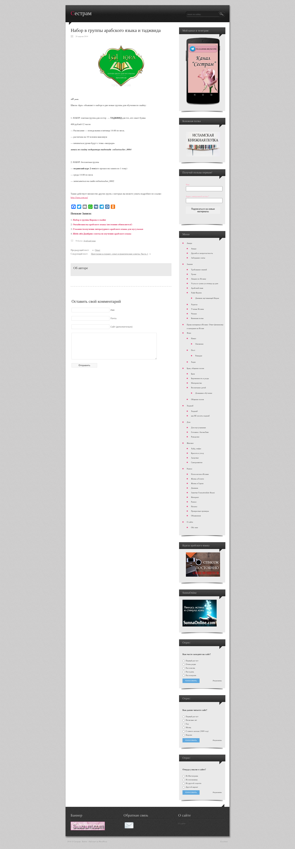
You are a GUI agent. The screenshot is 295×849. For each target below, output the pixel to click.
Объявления (196, 515)
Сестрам (81, 13)
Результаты (217, 681)
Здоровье (195, 457)
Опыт (97, 250)
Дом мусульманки (198, 427)
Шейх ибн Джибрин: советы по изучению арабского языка (102, 233)
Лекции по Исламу (198, 278)
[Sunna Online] (199, 625)
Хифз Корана (196, 292)
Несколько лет (191, 720)
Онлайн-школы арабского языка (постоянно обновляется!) (102, 224)
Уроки (193, 274)
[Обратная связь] (129, 828)
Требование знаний (199, 269)
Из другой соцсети (193, 783)
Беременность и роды (200, 378)
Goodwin (224, 841)
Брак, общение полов (195, 368)
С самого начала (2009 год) (197, 731)
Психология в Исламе (200, 474)
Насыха (194, 506)
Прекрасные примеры (200, 511)
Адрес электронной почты (197, 196)
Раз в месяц (190, 668)
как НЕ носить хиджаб (200, 415)
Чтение (194, 313)
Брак (193, 373)
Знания (190, 264)
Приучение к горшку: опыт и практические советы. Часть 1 (119, 253)
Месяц (188, 727)
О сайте (190, 522)
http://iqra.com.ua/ (79, 197)
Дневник (194, 488)
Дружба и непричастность (202, 253)
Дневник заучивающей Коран (207, 298)
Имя (187, 184)
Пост (193, 350)
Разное (189, 468)
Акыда (189, 243)
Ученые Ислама (197, 309)
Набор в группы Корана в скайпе (89, 219)
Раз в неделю (190, 675)
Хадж (193, 362)
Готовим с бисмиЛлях (200, 432)
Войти (84, 841)
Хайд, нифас (196, 448)
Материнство (196, 383)
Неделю (188, 735)
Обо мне (194, 527)
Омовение (199, 344)
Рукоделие (195, 436)
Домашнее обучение (203, 393)
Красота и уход (197, 453)
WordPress (103, 841)
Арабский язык (89, 240)
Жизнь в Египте (197, 478)
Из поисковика (191, 779)
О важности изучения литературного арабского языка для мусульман (108, 229)
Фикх (189, 333)
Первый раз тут (191, 660)
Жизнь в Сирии (197, 483)
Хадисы (194, 304)
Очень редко (190, 664)
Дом (188, 422)
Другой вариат (191, 787)
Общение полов (197, 399)
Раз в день (189, 672)
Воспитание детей (198, 387)
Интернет (195, 497)
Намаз (193, 338)
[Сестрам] (88, 829)
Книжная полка (197, 318)
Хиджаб (190, 405)
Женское (190, 443)
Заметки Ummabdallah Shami (203, 492)
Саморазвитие (196, 462)
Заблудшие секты (198, 257)
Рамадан (198, 355)
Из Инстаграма (191, 776)
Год (187, 724)
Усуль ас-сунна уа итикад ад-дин (204, 283)
